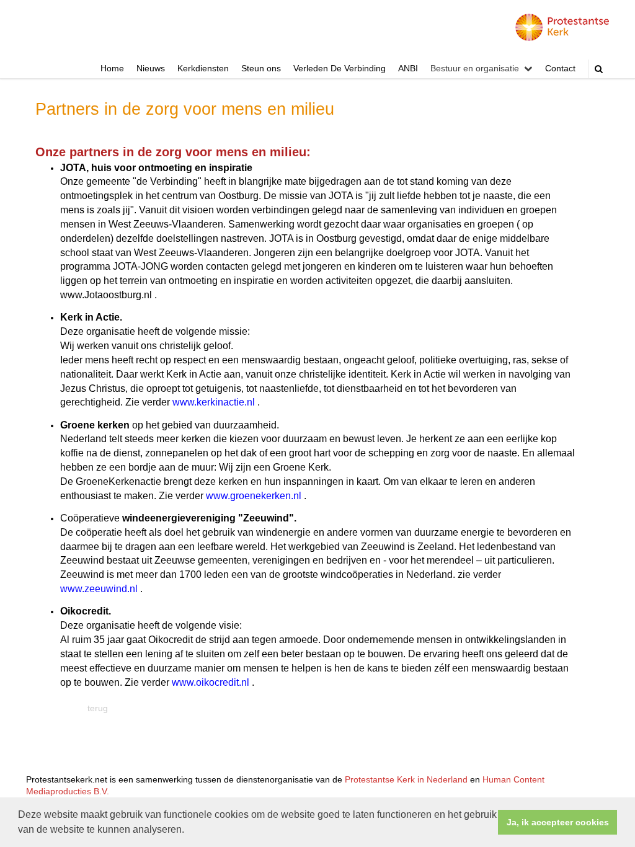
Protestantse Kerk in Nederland (406, 779)
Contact (560, 68)
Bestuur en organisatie (474, 68)
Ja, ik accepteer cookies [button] (558, 822)
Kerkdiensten (203, 68)
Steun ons (261, 68)
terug (97, 708)
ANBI (408, 68)
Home (112, 68)
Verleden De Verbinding (339, 68)
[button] (188, 831)
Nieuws (150, 68)
